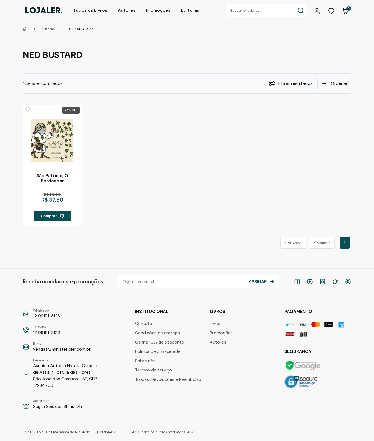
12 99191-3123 (46, 314)
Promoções (158, 10)
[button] (317, 10)
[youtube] (310, 281)
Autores (127, 10)
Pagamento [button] (298, 311)
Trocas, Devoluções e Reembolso (168, 379)
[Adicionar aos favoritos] (27, 109)
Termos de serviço (153, 370)
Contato (143, 323)
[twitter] (335, 281)
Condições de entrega (157, 333)
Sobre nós (145, 361)
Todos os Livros (90, 10)
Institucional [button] (152, 311)
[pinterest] (348, 281)
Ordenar (339, 83)
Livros (215, 323)
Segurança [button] (298, 351)
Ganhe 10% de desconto (159, 342)
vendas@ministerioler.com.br (62, 347)
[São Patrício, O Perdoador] (52, 140)
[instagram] (323, 281)
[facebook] (297, 281)
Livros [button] (218, 311)
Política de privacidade (157, 351)
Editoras (190, 10)
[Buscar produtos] (300, 10)
